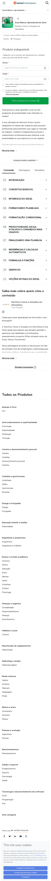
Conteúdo (9, 170)
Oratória (5, 465)
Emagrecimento (9, 768)
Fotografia (6, 511)
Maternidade (7, 526)
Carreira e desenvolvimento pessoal (19, 449)
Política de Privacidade (12, 94)
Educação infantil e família (14, 522)
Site (4, 803)
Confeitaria (6, 480)
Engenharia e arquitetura (14, 537)
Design (5, 507)
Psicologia (6, 592)
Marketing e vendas (11, 661)
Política (5, 588)
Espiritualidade (8, 430)
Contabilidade (8, 607)
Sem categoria (9, 814)
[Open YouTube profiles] (21, 836)
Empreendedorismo (10, 611)
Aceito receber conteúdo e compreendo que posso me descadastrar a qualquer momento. (24, 85)
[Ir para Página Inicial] (25, 3)
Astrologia (6, 426)
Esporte (5, 772)
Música (5, 719)
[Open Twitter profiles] (10, 836)
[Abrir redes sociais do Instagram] (3, 312)
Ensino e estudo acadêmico (15, 557)
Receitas (6, 492)
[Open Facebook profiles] (4, 836)
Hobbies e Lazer (9, 630)
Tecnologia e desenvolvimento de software (23, 791)
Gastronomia (7, 488)
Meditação (6, 434)
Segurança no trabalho (11, 545)
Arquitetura (7, 541)
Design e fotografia (11, 503)
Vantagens (24, 170)
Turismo (5, 634)
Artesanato (7, 711)
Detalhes (40, 170)
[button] (23, 180)
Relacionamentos (10, 749)
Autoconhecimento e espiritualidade (19, 422)
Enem (4, 572)
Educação (6, 568)
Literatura (6, 584)
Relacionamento (9, 753)
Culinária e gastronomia (13, 476)
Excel (4, 795)
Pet (3, 411)
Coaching (6, 457)
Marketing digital (9, 665)
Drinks (4, 484)
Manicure (6, 688)
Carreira (5, 453)
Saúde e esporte (10, 764)
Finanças (5, 615)
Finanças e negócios (11, 603)
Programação (7, 799)
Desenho (6, 715)
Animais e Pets (9, 407)
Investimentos (8, 619)
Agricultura (7, 734)
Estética (5, 684)
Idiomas (5, 576)
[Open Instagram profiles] (26, 836)
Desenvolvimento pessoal (13, 461)
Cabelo (5, 680)
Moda (4, 696)
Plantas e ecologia (11, 730)
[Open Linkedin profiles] (15, 836)
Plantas (5, 738)
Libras (4, 580)
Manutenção (7, 649)
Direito (5, 564)
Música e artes (9, 707)
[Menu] (4, 3)
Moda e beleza (9, 676)
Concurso (6, 561)
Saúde (4, 780)
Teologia (6, 438)
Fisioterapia (7, 776)
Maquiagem (7, 692)
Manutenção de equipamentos (16, 646)
